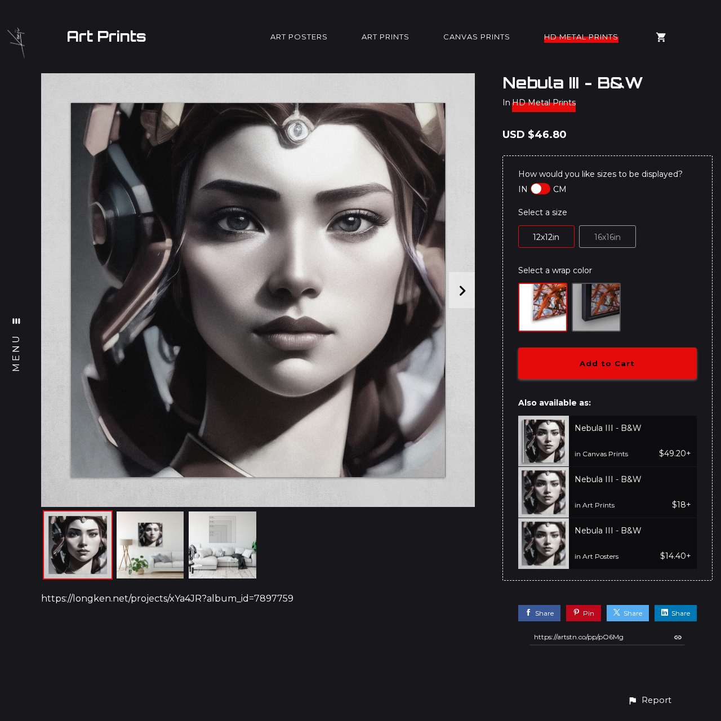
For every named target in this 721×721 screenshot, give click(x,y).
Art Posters (299, 36)
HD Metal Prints (581, 36)
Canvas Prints (476, 36)
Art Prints (106, 36)
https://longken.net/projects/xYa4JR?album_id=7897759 (167, 598)
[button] (649, 700)
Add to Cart (607, 363)
